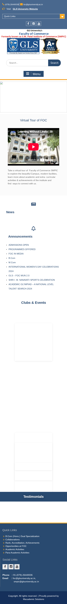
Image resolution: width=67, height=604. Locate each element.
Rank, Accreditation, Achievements (22, 543)
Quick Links (9, 16)
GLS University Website (25, 9)
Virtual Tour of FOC (33, 120)
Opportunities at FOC (15, 546)
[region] (33, 97)
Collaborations (12, 539)
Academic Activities (14, 549)
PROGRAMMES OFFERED (22, 249)
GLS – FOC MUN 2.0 (19, 275)
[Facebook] (28, 23)
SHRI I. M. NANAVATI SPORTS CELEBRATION (32, 280)
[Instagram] (33, 23)
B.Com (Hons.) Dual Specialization (22, 536)
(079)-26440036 (12, 4)
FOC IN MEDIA (16, 253)
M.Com (12, 262)
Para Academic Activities (17, 552)
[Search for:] (33, 63)
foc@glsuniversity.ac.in (33, 4)
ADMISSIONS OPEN (19, 245)
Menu (37, 74)
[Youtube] (39, 23)
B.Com (12, 258)
